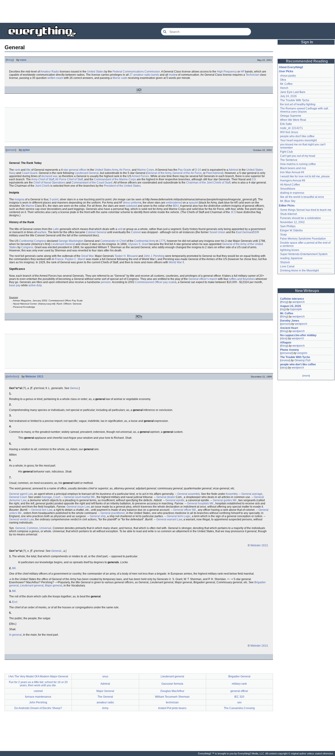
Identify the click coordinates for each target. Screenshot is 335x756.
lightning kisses (289, 250)
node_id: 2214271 (291, 128)
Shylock (285, 262)
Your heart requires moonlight (298, 140)
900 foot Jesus (289, 132)
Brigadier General (239, 676)
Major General (105, 691)
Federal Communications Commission (136, 71)
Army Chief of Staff (42, 179)
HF (242, 71)
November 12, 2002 (292, 222)
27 (131, 74)
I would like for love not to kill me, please (305, 176)
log (283, 309)
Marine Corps (145, 169)
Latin (56, 229)
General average (251, 493)
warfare (41, 232)
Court (56, 497)
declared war (49, 176)
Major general (53, 585)
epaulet (193, 202)
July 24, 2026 (288, 96)
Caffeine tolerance (292, 298)
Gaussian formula (172, 683)
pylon (26, 150)
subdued (131, 205)
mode (172, 74)
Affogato (285, 342)
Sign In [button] (307, 42)
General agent (18, 493)
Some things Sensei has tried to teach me (305, 210)
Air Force (124, 169)
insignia (19, 199)
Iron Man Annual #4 (292, 172)
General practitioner (112, 513)
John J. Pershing (154, 256)
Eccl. (15, 602)
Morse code (120, 78)
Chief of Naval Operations (49, 182)
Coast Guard (29, 173)
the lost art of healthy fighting (297, 104)
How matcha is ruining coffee (298, 164)
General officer (182, 509)
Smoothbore (287, 188)
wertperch (298, 302)
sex (239, 702)
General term (175, 516)
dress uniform (131, 202)
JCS (233, 212)
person (11, 150)
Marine (30, 205)
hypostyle (296, 309)
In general (15, 634)
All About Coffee (290, 184)
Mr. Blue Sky (287, 201)
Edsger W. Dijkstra (291, 230)
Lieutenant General (87, 173)
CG (254, 179)
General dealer (165, 497)
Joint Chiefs (42, 185)
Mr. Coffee (286, 83)
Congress (27, 247)
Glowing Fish (302, 360)
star (66, 169)
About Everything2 (291, 67)
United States (95, 71)
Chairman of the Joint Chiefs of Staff (208, 182)
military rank (239, 683)
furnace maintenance (38, 696)
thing (10, 60)
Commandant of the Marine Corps (115, 179)
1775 (162, 241)
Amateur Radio (49, 71)
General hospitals (198, 503)
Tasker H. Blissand (126, 256)
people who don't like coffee (297, 136)
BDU (176, 205)
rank (17, 169)
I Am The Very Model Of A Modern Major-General (38, 676)
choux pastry (288, 75)
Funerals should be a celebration (300, 218)
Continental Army (144, 241)
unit (120, 229)
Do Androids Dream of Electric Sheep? (38, 708)
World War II (176, 262)
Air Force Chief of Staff (69, 179)
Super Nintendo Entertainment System (303, 254)
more (306, 375)
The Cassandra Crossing (239, 708)
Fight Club (286, 151)
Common (32, 528)
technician (172, 702)
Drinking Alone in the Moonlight (299, 270)
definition (12, 376)
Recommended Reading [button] (307, 61)
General (20, 528)
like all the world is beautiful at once (302, 197)
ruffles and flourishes (242, 279)
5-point (54, 199)
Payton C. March (75, 259)
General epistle (174, 500)
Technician (252, 74)
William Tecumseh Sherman (172, 696)
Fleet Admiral (214, 173)
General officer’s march (202, 279)
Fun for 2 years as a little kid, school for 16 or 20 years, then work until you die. (38, 684)
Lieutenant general (32, 585)
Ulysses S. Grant (138, 244)
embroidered (174, 202)
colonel (38, 691)
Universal (45, 528)
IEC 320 (239, 696)
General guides (222, 500)
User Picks (286, 71)
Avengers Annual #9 (292, 180)
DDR (256, 232)
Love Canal (287, 266)
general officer (78, 169)
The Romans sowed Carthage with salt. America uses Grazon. (304, 110)
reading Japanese (291, 258)
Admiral (233, 169)
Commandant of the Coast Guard (92, 182)
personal (286, 353)
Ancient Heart (289, 328)
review (285, 360)
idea (283, 338)
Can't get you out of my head (297, 155)
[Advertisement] (167, 11)
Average (46, 497)
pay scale (169, 282)
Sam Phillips (288, 226)
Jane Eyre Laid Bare (292, 92)
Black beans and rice (293, 168)
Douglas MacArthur (172, 691)
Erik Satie (286, 124)
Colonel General (96, 232)
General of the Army (159, 173)
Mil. (93, 497)
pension (106, 282)
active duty (34, 285)
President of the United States (122, 185)
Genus (74, 388)
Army (115, 169)
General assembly (188, 493)
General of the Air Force (187, 173)
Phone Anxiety (289, 349)
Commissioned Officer (148, 282)
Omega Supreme (290, 115)
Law (30, 493)
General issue (75, 506)
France (59, 259)
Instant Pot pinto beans (172, 708)
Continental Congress (32, 241)
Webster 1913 (34, 376)
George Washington (71, 241)
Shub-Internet (288, 214)
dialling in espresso (292, 192)
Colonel (136, 232)
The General (105, 696)
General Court (18, 497)
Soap (283, 234)
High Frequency (227, 71)
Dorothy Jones (289, 320)
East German (244, 232)
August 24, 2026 (290, 306)
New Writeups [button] (307, 291)
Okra (283, 79)
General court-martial (77, 497)
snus (105, 676)
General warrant (166, 519)
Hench (284, 88)
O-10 (198, 169)
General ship (98, 516)
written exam (55, 78)
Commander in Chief (113, 241)
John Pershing (38, 702)
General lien (38, 509)
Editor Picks (287, 205)
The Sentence (288, 160)
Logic (187, 516)
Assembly (231, 493)
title (28, 169)
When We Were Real (293, 119)
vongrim (302, 353)
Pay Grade (184, 169)
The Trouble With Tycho (294, 100)
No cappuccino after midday (298, 335)
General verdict (18, 519)
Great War (87, 256)
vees (23, 60)
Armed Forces (140, 176)
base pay (15, 285)
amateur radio (105, 702)
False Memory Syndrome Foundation (303, 238)
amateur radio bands (146, 74)
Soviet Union (217, 232)
